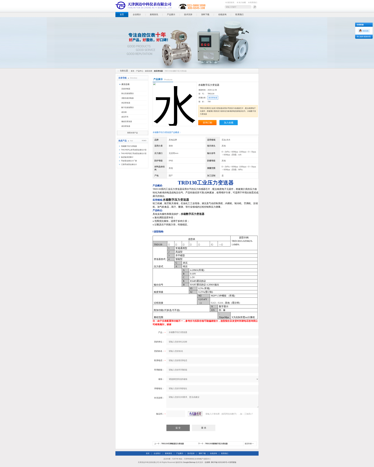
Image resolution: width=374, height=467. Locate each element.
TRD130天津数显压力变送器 (172, 444)
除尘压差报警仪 (127, 93)
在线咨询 (222, 14)
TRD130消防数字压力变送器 (216, 444)
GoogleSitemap (189, 462)
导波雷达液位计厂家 (129, 161)
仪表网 (207, 462)
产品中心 (139, 71)
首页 (122, 14)
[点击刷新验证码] (195, 413)
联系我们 (253, 2)
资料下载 (205, 14)
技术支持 (188, 14)
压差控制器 (125, 89)
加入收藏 (242, 2)
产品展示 (171, 14)
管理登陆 (232, 462)
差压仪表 (148, 71)
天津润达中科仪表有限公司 (160, 5)
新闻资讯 (154, 14)
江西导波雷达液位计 (129, 164)
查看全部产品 (132, 133)
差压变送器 (125, 126)
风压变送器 (125, 103)
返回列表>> (249, 444)
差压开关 (124, 117)
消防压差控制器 (127, 98)
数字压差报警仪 (127, 107)
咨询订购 (207, 122)
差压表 (124, 112)
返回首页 (230, 2)
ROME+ (144, 140)
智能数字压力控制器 (129, 146)
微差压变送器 (126, 121)
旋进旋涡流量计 (127, 157)
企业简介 (137, 14)
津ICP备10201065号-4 (220, 462)
